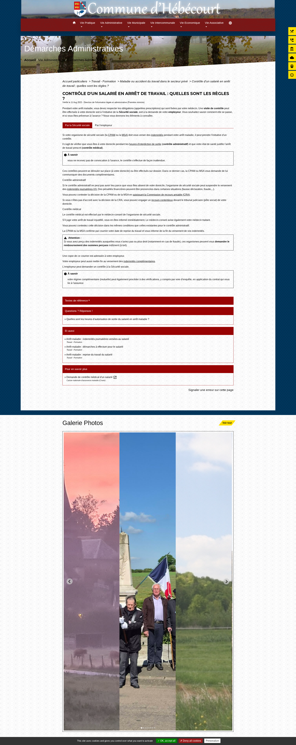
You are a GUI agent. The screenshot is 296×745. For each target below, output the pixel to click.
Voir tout (227, 422)
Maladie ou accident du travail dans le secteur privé (154, 81)
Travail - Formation (104, 81)
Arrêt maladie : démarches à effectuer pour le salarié (94, 346)
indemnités (157, 135)
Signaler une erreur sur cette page (211, 390)
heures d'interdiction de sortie (145, 144)
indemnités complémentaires (139, 261)
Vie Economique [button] (190, 22)
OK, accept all (167, 740)
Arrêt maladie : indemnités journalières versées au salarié (97, 339)
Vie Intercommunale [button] (162, 22)
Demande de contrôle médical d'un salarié (91, 377)
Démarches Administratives (87, 60)
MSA (124, 135)
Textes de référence (76, 300)
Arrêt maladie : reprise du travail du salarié (89, 354)
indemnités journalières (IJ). (82, 189)
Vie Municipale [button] (136, 22)
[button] (74, 23)
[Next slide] (226, 581)
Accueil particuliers (75, 81)
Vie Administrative (51, 60)
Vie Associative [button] (214, 22)
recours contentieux (162, 200)
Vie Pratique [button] (87, 22)
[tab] (77, 125)
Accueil (30, 60)
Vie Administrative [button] (111, 22)
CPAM (111, 135)
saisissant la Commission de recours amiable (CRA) (161, 194)
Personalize (212, 740)
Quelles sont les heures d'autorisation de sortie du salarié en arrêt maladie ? (107, 319)
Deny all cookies (191, 740)
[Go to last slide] (70, 581)
